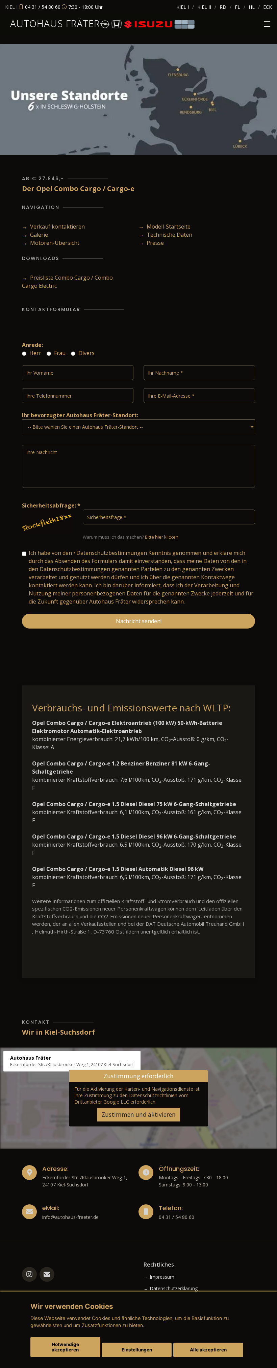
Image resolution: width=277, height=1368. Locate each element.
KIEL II (204, 7)
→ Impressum (159, 1277)
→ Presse (151, 242)
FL (237, 7)
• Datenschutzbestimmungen (110, 553)
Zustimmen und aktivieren (139, 1114)
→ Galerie (35, 234)
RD (223, 7)
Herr (34, 353)
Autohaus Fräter (55, 23)
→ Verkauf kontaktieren (53, 226)
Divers (86, 353)
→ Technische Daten (165, 234)
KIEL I (182, 7)
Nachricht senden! (138, 621)
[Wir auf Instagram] (29, 1274)
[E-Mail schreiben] (47, 1274)
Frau (59, 353)
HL (252, 7)
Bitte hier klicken (161, 537)
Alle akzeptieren (208, 1349)
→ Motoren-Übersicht (50, 242)
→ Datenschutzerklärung (171, 1288)
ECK (267, 7)
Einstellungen (137, 1349)
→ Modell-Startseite (164, 226)
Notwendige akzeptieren (65, 1347)
